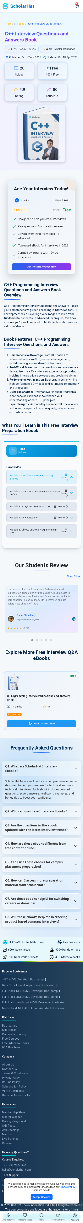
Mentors (7, 1134)
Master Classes (12, 1116)
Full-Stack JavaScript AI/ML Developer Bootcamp (33, 1002)
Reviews (7, 1143)
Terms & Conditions (15, 1073)
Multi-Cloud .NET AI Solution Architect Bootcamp (33, 1008)
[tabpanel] (41, 232)
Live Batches (10, 1138)
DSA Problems (11, 1047)
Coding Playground (14, 1121)
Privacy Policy (10, 1077)
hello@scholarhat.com (16, 1169)
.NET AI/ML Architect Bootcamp (23, 979)
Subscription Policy (14, 1086)
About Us (8, 1064)
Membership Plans (13, 1112)
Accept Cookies (41, 1197)
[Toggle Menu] (41, 1215)
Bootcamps (9, 1025)
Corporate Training (14, 1034)
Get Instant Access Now (41, 266)
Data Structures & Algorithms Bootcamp (28, 985)
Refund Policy (11, 1082)
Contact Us (9, 1069)
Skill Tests (8, 1125)
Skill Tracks (9, 1030)
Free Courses (10, 1038)
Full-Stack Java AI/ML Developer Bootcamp (30, 997)
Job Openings (10, 1130)
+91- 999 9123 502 (14, 1165)
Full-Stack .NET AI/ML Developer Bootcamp (30, 991)
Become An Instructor (16, 1095)
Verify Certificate (13, 1091)
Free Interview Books (15, 1043)
